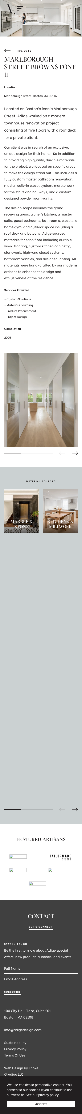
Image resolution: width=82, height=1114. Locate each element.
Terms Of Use (14, 1055)
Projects (24, 50)
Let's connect (41, 927)
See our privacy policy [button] (42, 1095)
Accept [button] (41, 1104)
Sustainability (15, 1042)
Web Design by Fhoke (21, 1067)
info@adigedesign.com (22, 1029)
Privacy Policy (15, 1048)
